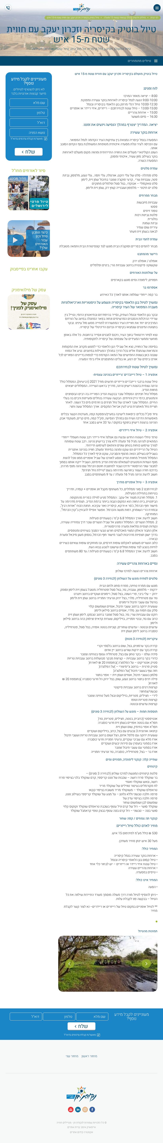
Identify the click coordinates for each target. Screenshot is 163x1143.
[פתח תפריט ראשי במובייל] (157, 7)
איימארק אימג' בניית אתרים (81, 1127)
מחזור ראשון (89, 1056)
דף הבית (154, 17)
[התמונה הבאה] (69, 963)
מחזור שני (72, 1056)
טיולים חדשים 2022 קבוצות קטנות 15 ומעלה (125, 17)
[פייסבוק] (92, 1109)
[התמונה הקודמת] (146, 963)
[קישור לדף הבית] (81, 1100)
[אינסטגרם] (85, 1109)
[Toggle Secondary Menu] (154, 61)
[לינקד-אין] (78, 1109)
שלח (29, 152)
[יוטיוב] (71, 1109)
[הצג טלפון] (8, 7)
